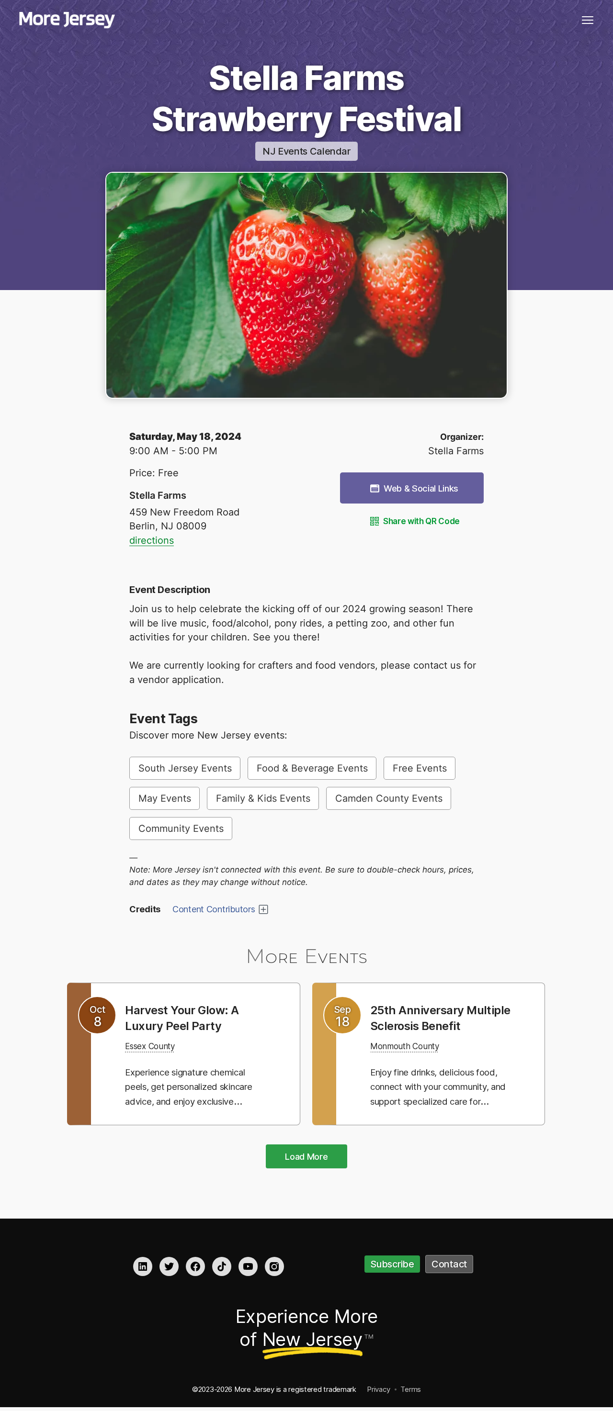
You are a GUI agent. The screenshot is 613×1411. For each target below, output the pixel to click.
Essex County (155, 1046)
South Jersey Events (185, 768)
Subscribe (392, 1265)
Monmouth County (411, 1061)
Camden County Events (389, 798)
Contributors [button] (213, 909)
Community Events (181, 828)
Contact (449, 1265)
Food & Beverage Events (312, 768)
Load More (306, 1157)
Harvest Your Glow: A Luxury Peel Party (188, 1017)
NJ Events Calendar (306, 151)
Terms (410, 1390)
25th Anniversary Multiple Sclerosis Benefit (423, 1025)
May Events (164, 798)
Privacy (378, 1390)
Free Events (420, 768)
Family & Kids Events (263, 798)
